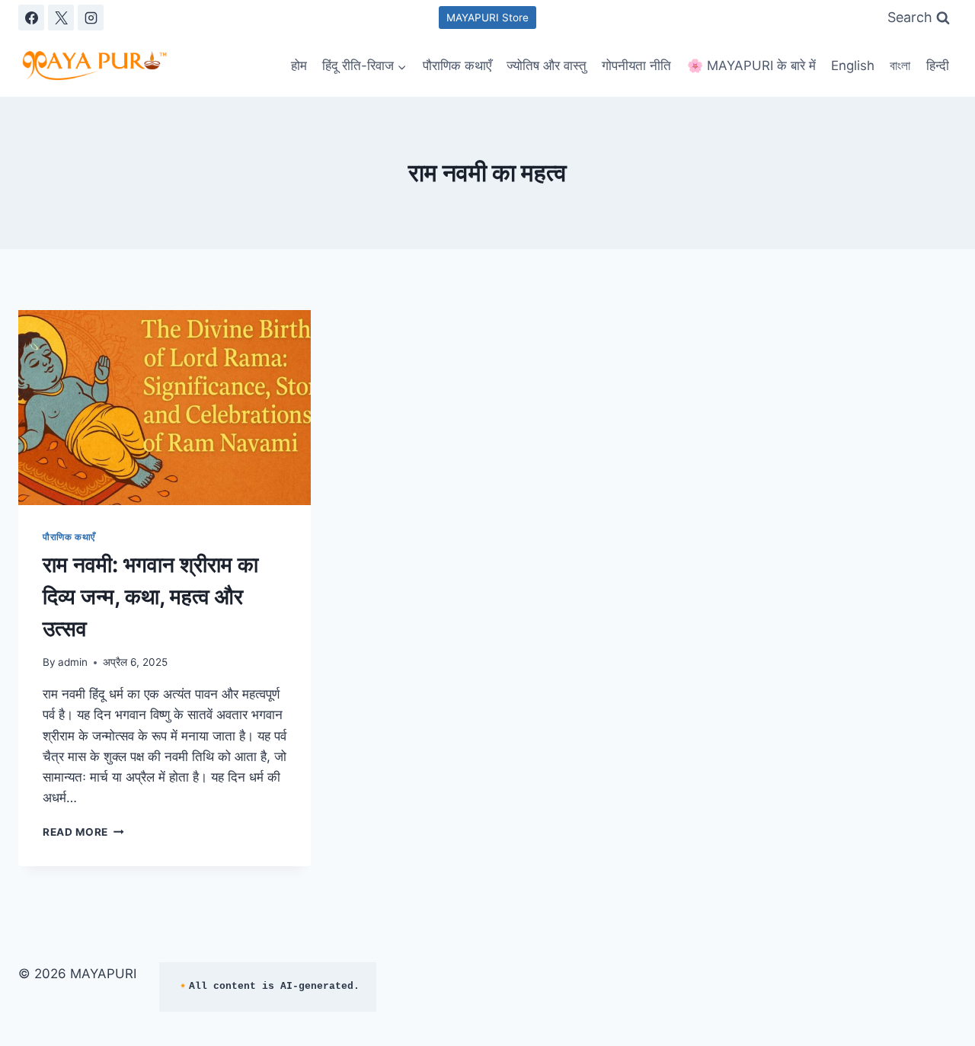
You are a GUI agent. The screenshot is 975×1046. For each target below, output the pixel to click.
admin (73, 662)
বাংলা (900, 65)
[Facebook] (31, 17)
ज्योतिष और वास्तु (547, 65)
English (852, 65)
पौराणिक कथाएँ (457, 65)
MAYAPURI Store (487, 17)
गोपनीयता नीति (636, 65)
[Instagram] (91, 17)
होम (299, 65)
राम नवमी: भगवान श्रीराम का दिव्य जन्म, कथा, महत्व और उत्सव (150, 596)
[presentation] (164, 407)
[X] (61, 17)
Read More (83, 832)
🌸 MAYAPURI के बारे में (751, 65)
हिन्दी (937, 65)
